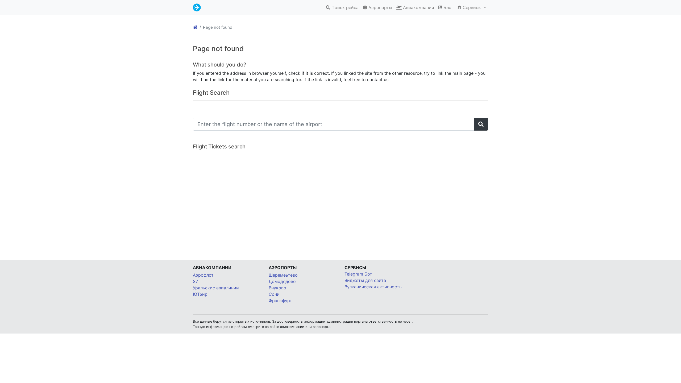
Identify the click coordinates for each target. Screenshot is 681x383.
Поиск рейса (344, 7)
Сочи (274, 294)
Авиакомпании (418, 7)
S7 (195, 281)
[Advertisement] (340, 202)
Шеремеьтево (283, 275)
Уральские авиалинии (216, 287)
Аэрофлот (203, 275)
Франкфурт (280, 300)
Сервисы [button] (472, 7)
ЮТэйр (200, 294)
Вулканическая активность (373, 286)
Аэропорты (379, 7)
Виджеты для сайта (365, 280)
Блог (447, 7)
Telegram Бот (358, 274)
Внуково (277, 287)
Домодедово (282, 281)
